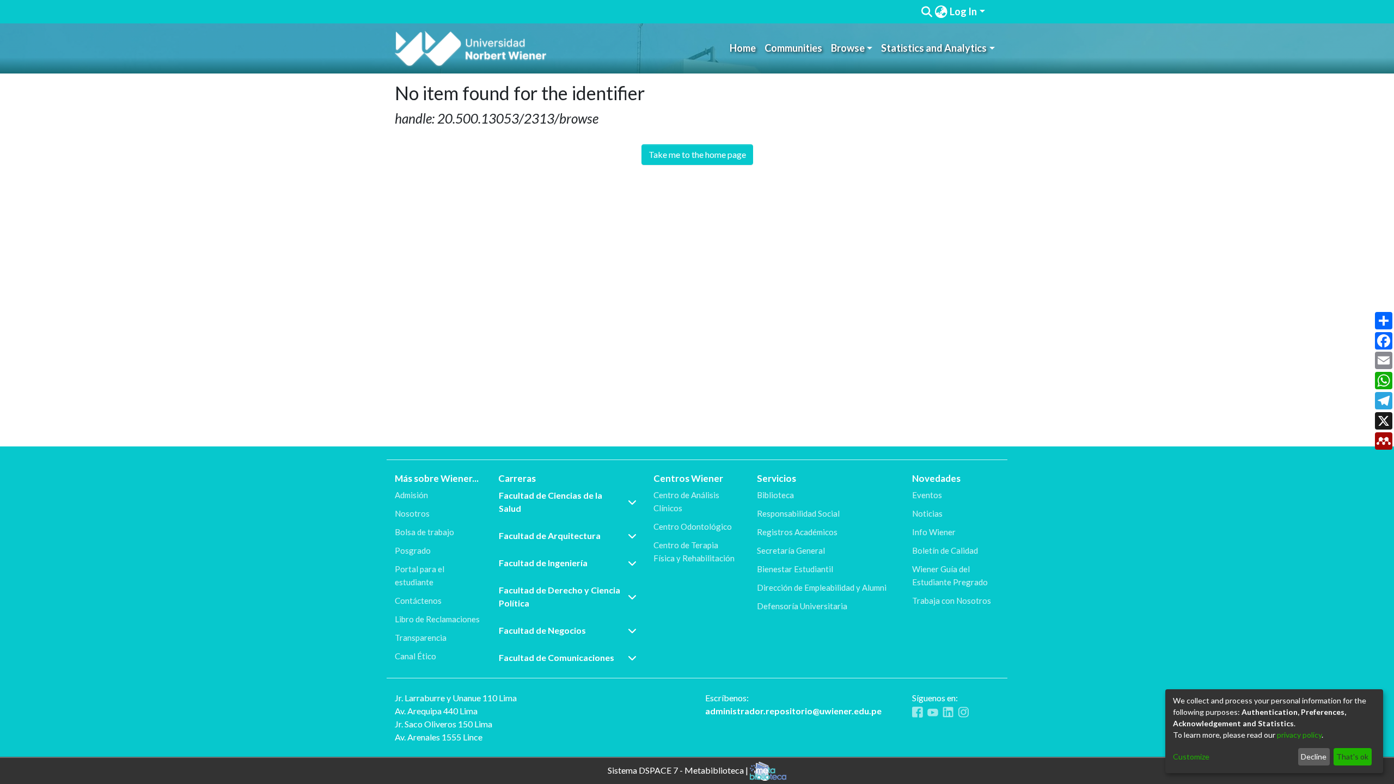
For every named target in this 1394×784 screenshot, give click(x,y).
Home (743, 48)
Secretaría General (791, 550)
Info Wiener (934, 532)
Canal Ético (415, 656)
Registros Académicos (797, 532)
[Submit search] (926, 12)
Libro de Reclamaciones (437, 619)
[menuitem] (941, 11)
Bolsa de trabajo (424, 532)
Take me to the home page (697, 154)
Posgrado (413, 550)
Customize (1191, 756)
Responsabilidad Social (798, 513)
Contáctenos (418, 600)
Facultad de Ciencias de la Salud (550, 501)
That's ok (1352, 756)
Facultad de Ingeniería (543, 563)
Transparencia (421, 637)
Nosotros (412, 513)
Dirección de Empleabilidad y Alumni (821, 587)
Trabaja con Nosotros (951, 600)
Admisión (411, 495)
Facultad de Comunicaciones (556, 657)
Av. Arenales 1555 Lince (438, 737)
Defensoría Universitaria (802, 606)
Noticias (927, 513)
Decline (1313, 756)
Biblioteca (775, 495)
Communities (793, 48)
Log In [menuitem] (963, 11)
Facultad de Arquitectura (550, 535)
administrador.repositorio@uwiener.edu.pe (793, 711)
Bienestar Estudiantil (795, 569)
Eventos (927, 495)
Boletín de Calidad (945, 550)
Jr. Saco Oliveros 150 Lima (443, 724)
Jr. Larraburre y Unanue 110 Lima (456, 698)
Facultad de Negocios (542, 630)
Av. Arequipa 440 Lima (436, 711)
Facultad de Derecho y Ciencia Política (559, 596)
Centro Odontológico (692, 526)
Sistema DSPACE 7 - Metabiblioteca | (679, 769)
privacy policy (1299, 734)
